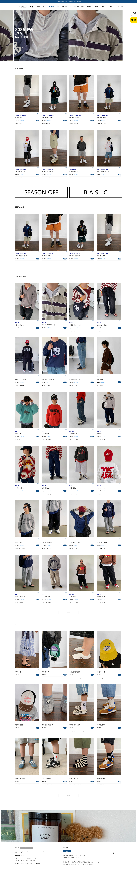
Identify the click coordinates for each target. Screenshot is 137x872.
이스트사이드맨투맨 (102, 542)
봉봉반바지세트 (101, 379)
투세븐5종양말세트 (20, 779)
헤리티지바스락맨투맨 (48, 379)
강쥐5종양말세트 (73, 779)
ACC (82, 6)
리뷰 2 (66, 113)
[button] (120, 35)
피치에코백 (18, 672)
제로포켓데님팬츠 (74, 433)
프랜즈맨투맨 (18, 542)
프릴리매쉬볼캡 (19, 725)
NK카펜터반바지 (19, 117)
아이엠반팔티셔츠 (74, 172)
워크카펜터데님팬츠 (74, 379)
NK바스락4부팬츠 (74, 117)
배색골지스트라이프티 (75, 325)
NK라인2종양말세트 (74, 725)
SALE (102, 6)
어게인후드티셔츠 (46, 596)
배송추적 (67, 851)
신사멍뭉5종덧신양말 (74, 672)
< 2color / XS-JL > (18, 331)
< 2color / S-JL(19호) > (47, 385)
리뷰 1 (120, 167)
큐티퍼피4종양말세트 (47, 725)
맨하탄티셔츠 (45, 433)
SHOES (88, 6)
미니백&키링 (45, 672)
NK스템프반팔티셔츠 (47, 117)
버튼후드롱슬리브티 (20, 325)
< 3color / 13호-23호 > (73, 123)
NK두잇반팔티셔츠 (20, 172)
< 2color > (44, 678)
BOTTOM (64, 6)
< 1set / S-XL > (18, 784)
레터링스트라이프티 (20, 488)
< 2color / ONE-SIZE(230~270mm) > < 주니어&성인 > (76, 731)
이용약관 (38, 863)
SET (71, 6)
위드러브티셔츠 (101, 488)
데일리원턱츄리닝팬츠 (20, 596)
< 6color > (17, 678)
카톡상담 (133, 20)
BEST (38, 6)
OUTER (76, 6)
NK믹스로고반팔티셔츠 (103, 172)
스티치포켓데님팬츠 (47, 542)
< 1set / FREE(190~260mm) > (75, 678)
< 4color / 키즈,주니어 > (101, 678)
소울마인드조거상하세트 (21, 379)
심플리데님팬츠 (46, 488)
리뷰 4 (66, 167)
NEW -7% (51, 6)
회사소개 (17, 863)
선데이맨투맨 (72, 596)
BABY (44, 6)
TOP (58, 6)
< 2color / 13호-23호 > (46, 177)
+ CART (37, 120)
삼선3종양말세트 (101, 779)
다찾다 (133, 13)
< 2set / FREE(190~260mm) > (48, 784)
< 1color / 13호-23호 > (46, 123)
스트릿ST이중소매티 (74, 542)
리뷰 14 (38, 113)
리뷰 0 (93, 113)
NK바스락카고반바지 (47, 172)
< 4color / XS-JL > (100, 385)
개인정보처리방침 (25, 863)
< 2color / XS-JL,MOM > (20, 548)
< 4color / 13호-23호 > (19, 123)
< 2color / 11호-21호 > (19, 385)
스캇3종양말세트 (46, 779)
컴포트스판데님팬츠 (102, 325)
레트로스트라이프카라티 (48, 325)
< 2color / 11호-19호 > (73, 177)
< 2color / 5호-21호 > (101, 331)
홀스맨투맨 (18, 433)
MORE (68, 795)
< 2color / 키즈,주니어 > (19, 731)
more (68, 612)
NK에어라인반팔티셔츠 (103, 117)
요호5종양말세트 (101, 725)
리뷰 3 (120, 113)
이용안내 (32, 863)
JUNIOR (95, 6)
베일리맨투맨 (72, 488)
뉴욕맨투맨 (99, 433)
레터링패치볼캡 (101, 672)
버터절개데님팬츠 (101, 596)
